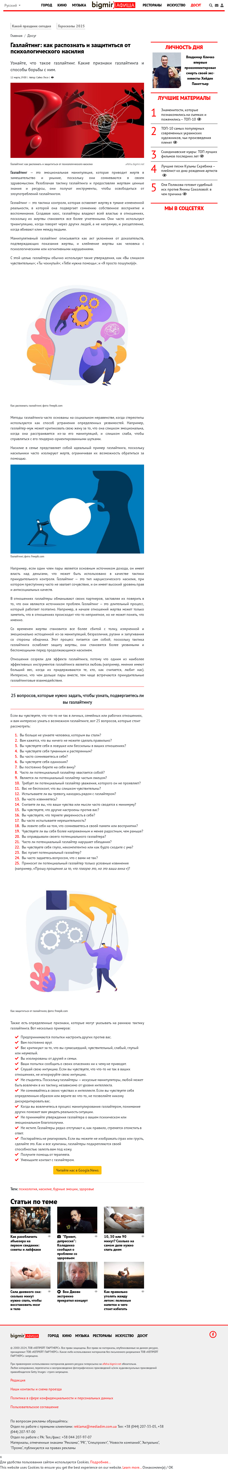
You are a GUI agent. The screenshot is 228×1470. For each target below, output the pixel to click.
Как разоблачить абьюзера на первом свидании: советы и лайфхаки (25, 1243)
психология (28, 1189)
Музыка (79, 5)
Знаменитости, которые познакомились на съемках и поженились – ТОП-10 (183, 114)
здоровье (86, 1189)
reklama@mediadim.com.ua (95, 1426)
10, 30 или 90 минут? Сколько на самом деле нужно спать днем (119, 1243)
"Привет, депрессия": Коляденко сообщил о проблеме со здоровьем (67, 1247)
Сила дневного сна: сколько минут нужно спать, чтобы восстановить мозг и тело (26, 1300)
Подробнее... (100, 1462)
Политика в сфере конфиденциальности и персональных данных (61, 1398)
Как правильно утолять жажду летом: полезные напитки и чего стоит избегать (117, 1300)
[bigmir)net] (103, 5)
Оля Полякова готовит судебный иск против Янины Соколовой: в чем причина (186, 189)
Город (46, 5)
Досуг (196, 5)
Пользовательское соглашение (34, 1407)
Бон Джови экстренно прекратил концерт (72, 1295)
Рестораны (152, 5)
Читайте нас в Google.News (77, 1170)
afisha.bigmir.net (111, 1363)
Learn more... (132, 1467)
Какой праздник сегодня (31, 26)
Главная (16, 35)
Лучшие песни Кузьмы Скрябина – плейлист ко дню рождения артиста (189, 168)
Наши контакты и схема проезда (36, 1389)
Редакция (17, 1380)
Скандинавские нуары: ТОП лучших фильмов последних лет (189, 154)
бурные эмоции (65, 1189)
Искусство (176, 5)
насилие (45, 1189)
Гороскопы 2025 (71, 26)
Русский (11, 5)
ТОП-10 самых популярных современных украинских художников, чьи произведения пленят (186, 135)
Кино (62, 5)
